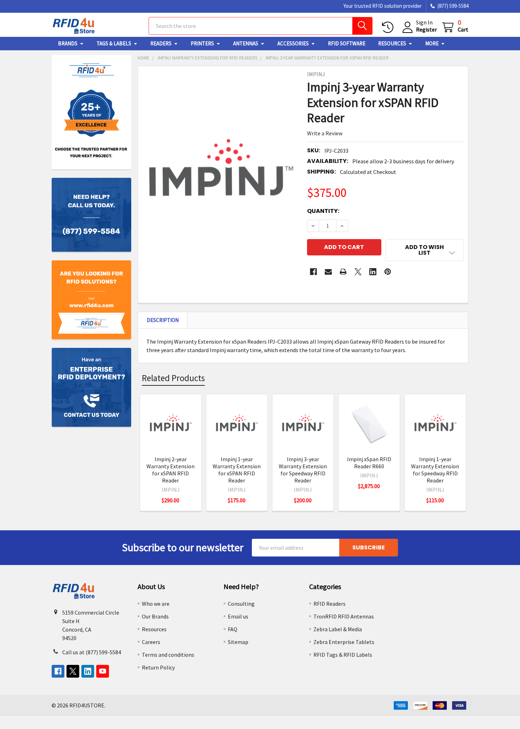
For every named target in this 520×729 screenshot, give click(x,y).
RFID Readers (329, 603)
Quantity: (323, 211)
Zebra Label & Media (337, 629)
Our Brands (155, 616)
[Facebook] (313, 271)
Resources (392, 43)
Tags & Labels (114, 43)
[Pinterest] (387, 271)
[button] (425, 250)
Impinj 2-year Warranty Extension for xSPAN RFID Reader (170, 470)
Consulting (241, 603)
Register (426, 29)
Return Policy (158, 667)
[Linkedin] (372, 271)
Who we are (155, 603)
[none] (220, 173)
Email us (238, 616)
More (432, 43)
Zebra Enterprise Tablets (343, 641)
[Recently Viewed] (389, 27)
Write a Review (324, 133)
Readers (161, 43)
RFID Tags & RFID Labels (342, 654)
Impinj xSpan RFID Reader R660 (369, 463)
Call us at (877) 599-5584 (91, 652)
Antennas (245, 43)
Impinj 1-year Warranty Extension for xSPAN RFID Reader (237, 470)
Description (163, 320)
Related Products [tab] (173, 378)
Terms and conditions (168, 654)
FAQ (232, 629)
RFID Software (346, 43)
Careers (151, 641)
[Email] (328, 271)
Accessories (293, 43)
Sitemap (238, 641)
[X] (358, 271)
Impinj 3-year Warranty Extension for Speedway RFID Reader (303, 470)
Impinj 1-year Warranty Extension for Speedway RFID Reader (435, 470)
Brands (67, 43)
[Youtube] (102, 671)
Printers (202, 43)
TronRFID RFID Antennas (343, 616)
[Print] (343, 271)
